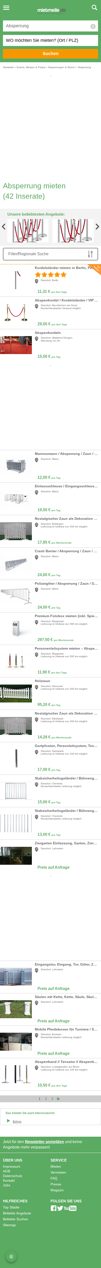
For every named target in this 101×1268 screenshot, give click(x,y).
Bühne (17, 1121)
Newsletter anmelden (44, 1142)
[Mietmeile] (51, 12)
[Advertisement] (50, 127)
